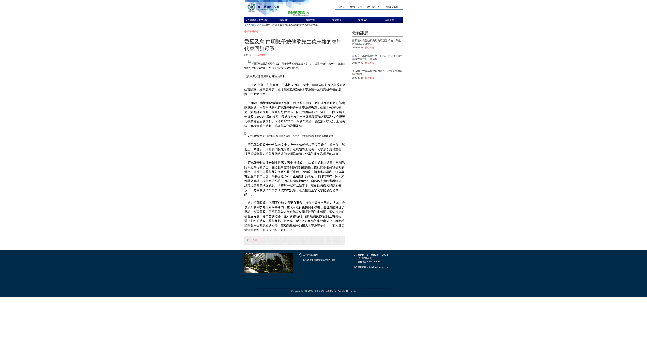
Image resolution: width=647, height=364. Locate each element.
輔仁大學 (357, 7)
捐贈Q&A (362, 20)
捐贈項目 (284, 20)
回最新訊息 (252, 31)
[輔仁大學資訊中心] (277, 15)
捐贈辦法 (336, 20)
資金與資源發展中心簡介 (257, 20)
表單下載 (389, 20)
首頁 (246, 24)
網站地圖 (393, 7)
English (375, 7)
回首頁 (341, 7)
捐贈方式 (310, 20)
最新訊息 (255, 24)
